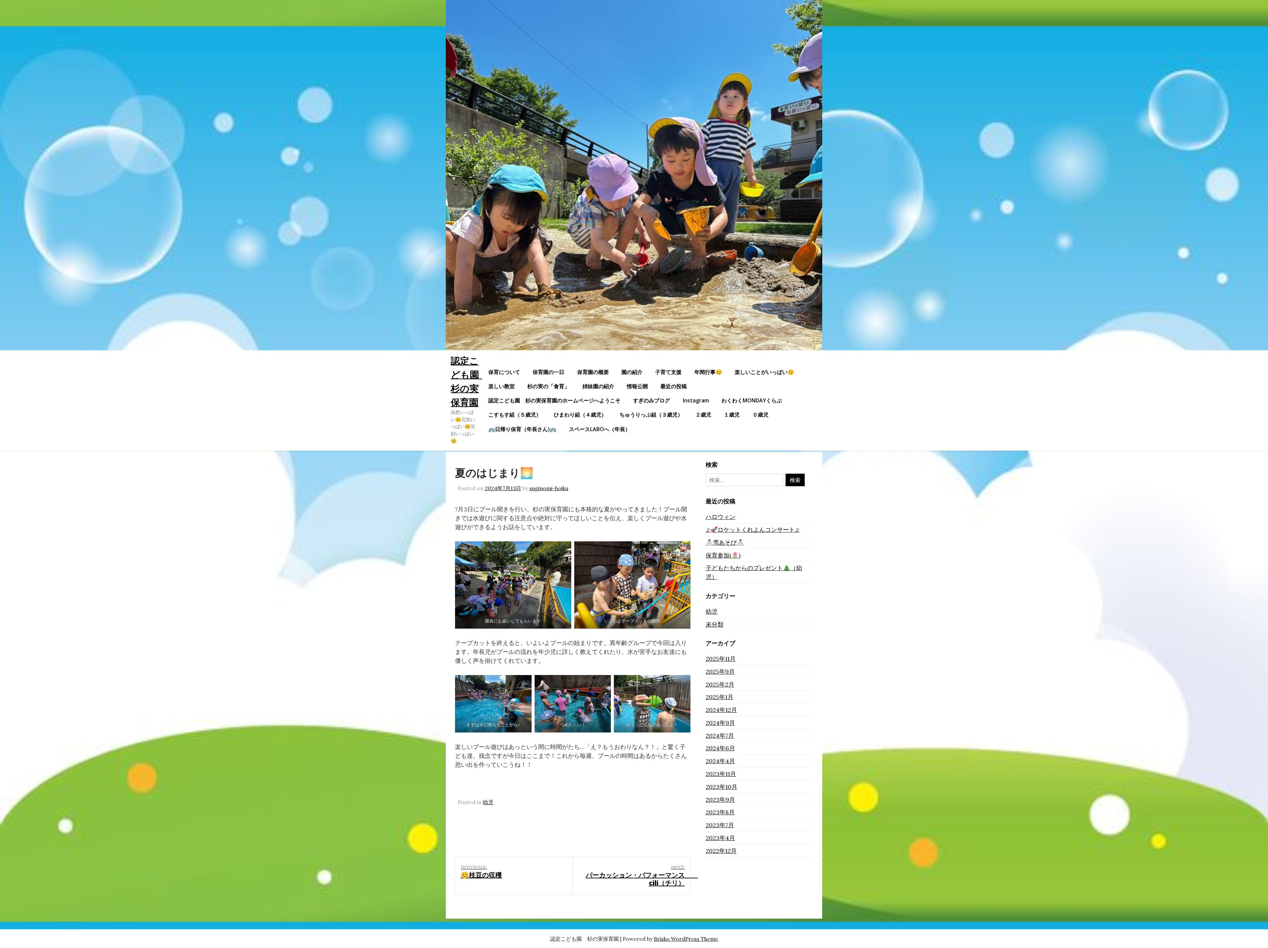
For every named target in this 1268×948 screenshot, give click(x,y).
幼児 (488, 802)
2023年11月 (721, 774)
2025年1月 (719, 697)
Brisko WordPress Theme (686, 938)
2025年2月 (720, 684)
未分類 (714, 624)
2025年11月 (721, 658)
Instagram (696, 400)
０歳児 (760, 414)
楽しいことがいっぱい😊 (764, 372)
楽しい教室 (501, 386)
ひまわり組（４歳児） (580, 414)
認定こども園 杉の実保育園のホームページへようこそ (554, 400)
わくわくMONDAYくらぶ (752, 400)
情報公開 (637, 386)
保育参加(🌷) (723, 555)
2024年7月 (720, 735)
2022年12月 (721, 851)
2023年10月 (721, 787)
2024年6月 (720, 748)
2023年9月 (720, 799)
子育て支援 (668, 372)
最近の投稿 (673, 386)
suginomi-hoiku (548, 488)
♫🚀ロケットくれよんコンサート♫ (752, 529)
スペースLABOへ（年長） (599, 429)
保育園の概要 (593, 372)
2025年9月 (720, 671)
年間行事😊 (708, 372)
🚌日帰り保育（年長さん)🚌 (522, 429)
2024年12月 (721, 710)
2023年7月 (720, 825)
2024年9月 (720, 723)
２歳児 (703, 414)
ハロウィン (720, 517)
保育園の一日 (548, 372)
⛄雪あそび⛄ (725, 542)
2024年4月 (720, 761)
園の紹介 (632, 372)
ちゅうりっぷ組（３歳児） (651, 414)
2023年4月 (720, 838)
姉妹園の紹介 (598, 386)
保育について (504, 372)
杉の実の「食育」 (548, 386)
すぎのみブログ (651, 400)
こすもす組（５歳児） (514, 414)
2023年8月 (720, 812)
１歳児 (732, 414)
